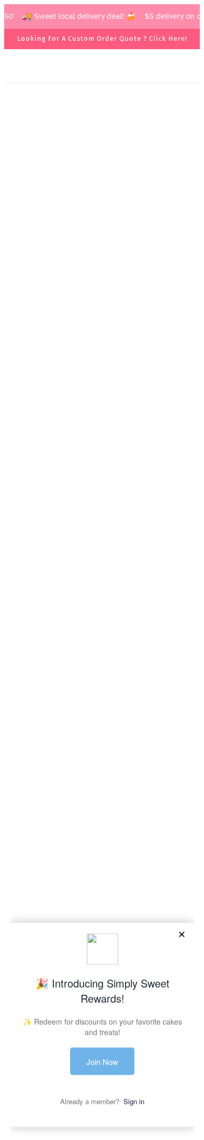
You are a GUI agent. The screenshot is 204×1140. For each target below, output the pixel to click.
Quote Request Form (102, 502)
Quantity (30, 444)
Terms (102, 838)
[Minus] (24, 464)
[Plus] (69, 464)
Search (102, 791)
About (102, 806)
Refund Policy (102, 870)
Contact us (102, 823)
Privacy (102, 855)
